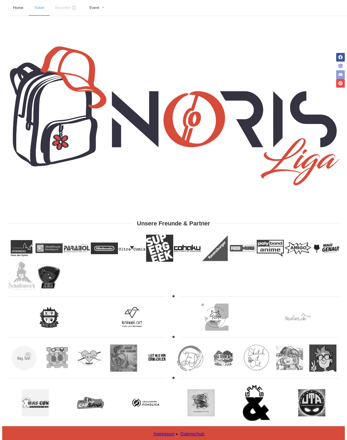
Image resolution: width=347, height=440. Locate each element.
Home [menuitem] (18, 7)
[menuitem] (97, 8)
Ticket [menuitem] (39, 7)
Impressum (164, 434)
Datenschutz (193, 434)
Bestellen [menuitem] (63, 7)
